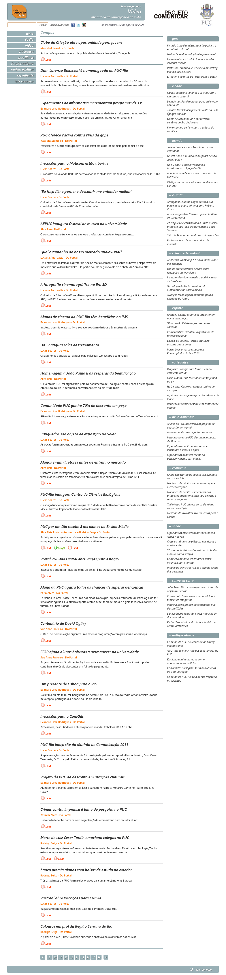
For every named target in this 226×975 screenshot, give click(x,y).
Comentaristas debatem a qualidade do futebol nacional (190, 334)
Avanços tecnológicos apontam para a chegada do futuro (190, 296)
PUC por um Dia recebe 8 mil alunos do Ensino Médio (84, 526)
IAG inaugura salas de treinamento (69, 345)
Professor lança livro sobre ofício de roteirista (188, 242)
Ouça (61, 548)
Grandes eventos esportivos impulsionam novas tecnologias (191, 316)
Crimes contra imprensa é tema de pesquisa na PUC (83, 809)
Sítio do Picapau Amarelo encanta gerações (193, 235)
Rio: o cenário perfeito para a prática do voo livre (190, 129)
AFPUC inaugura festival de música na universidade (83, 223)
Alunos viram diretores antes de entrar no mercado (83, 462)
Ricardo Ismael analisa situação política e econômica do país (191, 47)
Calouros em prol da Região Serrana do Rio (76, 926)
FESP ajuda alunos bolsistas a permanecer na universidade (89, 651)
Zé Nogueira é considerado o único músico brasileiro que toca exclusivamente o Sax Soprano (192, 227)
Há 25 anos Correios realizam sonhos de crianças (191, 388)
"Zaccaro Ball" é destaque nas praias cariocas (188, 325)
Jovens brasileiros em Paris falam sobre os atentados (192, 149)
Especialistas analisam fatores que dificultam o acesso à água (187, 448)
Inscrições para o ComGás (62, 716)
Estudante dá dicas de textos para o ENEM (192, 76)
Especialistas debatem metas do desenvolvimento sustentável (186, 456)
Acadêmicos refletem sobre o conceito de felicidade (191, 175)
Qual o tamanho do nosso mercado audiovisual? (81, 252)
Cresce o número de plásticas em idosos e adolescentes (191, 543)
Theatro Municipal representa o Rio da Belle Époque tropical (192, 112)
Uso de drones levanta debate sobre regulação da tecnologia (188, 270)
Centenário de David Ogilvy (63, 623)
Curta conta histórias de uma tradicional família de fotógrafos (191, 598)
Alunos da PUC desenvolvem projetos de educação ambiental (191, 425)
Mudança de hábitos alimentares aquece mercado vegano (191, 485)
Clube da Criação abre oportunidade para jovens (81, 42)
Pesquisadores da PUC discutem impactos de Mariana (192, 439)
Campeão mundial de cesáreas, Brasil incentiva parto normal (189, 560)
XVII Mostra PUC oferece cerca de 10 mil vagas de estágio (190, 506)
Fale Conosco (24, 81)
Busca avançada (59, 25)
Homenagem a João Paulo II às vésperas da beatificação (88, 373)
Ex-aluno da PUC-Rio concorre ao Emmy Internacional (191, 644)
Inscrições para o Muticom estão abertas (74, 163)
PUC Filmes (26, 57)
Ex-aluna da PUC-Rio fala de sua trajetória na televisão (192, 678)
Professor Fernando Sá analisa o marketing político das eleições (192, 70)
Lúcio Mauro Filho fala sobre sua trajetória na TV (192, 380)
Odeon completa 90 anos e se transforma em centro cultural (191, 94)
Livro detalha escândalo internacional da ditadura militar (191, 61)
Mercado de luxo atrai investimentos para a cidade (192, 515)
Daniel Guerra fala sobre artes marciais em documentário (192, 615)
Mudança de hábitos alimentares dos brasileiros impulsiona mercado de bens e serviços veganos (191, 496)
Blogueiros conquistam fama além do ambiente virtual (189, 371)
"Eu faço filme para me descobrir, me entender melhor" (86, 191)
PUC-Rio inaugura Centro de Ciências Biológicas (80, 494)
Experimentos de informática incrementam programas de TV (91, 103)
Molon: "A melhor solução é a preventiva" (191, 54)
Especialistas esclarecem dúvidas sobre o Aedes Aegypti (191, 534)
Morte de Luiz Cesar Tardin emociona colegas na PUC (84, 837)
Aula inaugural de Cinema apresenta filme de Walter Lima (192, 216)
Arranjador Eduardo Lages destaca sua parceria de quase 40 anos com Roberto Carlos (190, 205)
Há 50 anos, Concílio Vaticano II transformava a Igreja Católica (186, 166)
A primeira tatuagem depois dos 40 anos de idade (193, 397)
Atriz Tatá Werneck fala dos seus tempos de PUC (192, 652)
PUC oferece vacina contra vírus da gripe (74, 135)
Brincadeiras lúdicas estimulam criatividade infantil (192, 406)
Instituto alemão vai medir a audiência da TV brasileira (192, 279)
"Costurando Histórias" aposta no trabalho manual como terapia (192, 552)
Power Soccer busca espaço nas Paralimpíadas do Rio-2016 (185, 351)
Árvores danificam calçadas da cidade (189, 432)
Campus (47, 32)
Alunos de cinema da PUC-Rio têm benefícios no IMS (84, 316)
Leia (48, 60)
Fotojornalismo (22, 63)
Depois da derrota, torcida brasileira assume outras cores (188, 342)
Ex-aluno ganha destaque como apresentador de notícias (186, 661)
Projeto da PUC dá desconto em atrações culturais (82, 777)
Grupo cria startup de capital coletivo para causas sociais (192, 476)
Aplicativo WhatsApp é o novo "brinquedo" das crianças (192, 262)
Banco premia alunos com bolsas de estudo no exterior (86, 869)
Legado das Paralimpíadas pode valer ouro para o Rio (192, 103)
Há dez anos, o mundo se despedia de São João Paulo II (192, 158)
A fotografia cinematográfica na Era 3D (73, 284)
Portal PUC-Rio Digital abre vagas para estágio (79, 559)
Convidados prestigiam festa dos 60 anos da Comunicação (191, 670)
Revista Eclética (22, 69)
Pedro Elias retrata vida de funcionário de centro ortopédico (191, 624)
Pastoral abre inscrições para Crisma (70, 898)
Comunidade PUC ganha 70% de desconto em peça (83, 405)
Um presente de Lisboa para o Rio (68, 684)
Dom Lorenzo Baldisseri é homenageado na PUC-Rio (84, 70)
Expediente (25, 75)
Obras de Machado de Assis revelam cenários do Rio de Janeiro (188, 120)
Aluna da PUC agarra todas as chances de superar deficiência (91, 587)
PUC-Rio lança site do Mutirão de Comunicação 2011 (84, 744)
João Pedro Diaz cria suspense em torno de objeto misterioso (192, 589)
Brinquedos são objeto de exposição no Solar (78, 434)
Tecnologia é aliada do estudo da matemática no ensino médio (186, 288)
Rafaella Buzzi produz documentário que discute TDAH (191, 606)
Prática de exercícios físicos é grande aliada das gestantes (192, 569)
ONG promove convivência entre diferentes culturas (192, 184)
